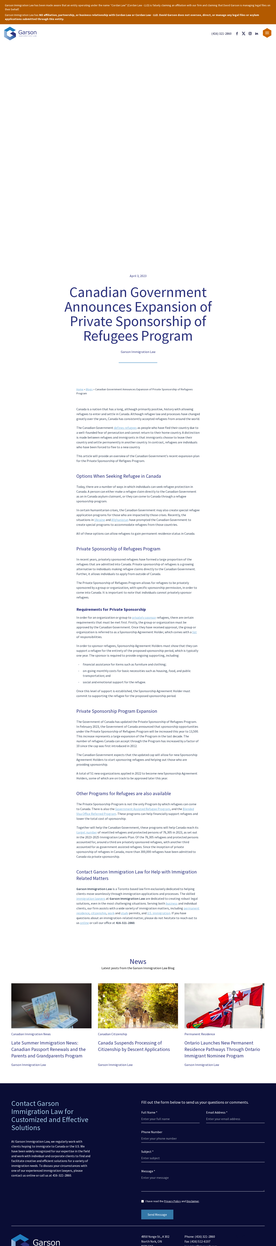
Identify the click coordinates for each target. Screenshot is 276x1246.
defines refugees (125, 428)
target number (86, 832)
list (194, 632)
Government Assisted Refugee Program (142, 809)
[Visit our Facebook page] (237, 33)
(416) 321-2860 (221, 33)
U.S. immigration (158, 913)
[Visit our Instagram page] (250, 33)
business (172, 903)
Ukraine (99, 520)
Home (79, 389)
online (84, 923)
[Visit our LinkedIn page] (256, 33)
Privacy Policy (172, 1201)
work (111, 913)
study (124, 913)
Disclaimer (192, 1201)
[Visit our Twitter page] (243, 33)
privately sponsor (144, 617)
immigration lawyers (90, 898)
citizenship (98, 913)
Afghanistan (120, 520)
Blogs (89, 389)
